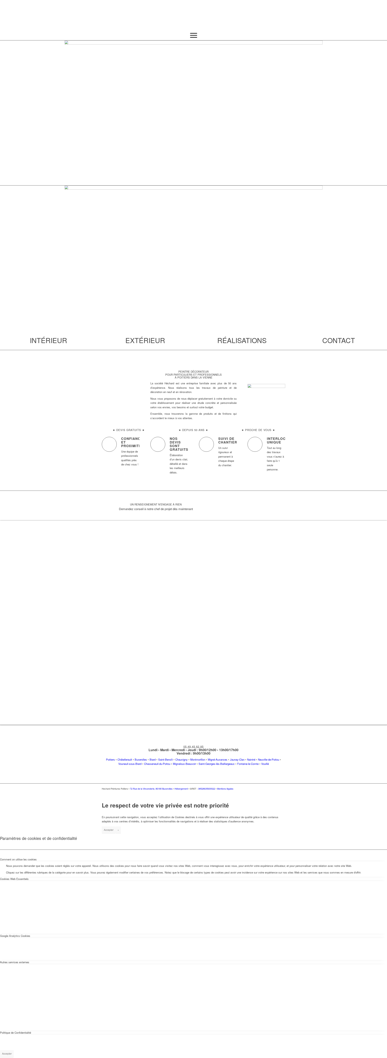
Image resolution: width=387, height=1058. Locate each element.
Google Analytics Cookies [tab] (15, 936)
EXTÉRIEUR (145, 340)
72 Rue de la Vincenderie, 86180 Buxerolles (151, 788)
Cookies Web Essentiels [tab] (14, 879)
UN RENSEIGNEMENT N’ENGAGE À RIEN (156, 504)
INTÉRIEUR (48, 340)
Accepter (108, 829)
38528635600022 (206, 788)
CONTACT (338, 340)
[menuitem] (193, 35)
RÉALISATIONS (242, 340)
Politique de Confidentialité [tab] (15, 1032)
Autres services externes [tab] (14, 962)
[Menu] (193, 35)
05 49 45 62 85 (193, 746)
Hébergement (181, 788)
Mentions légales (225, 788)
